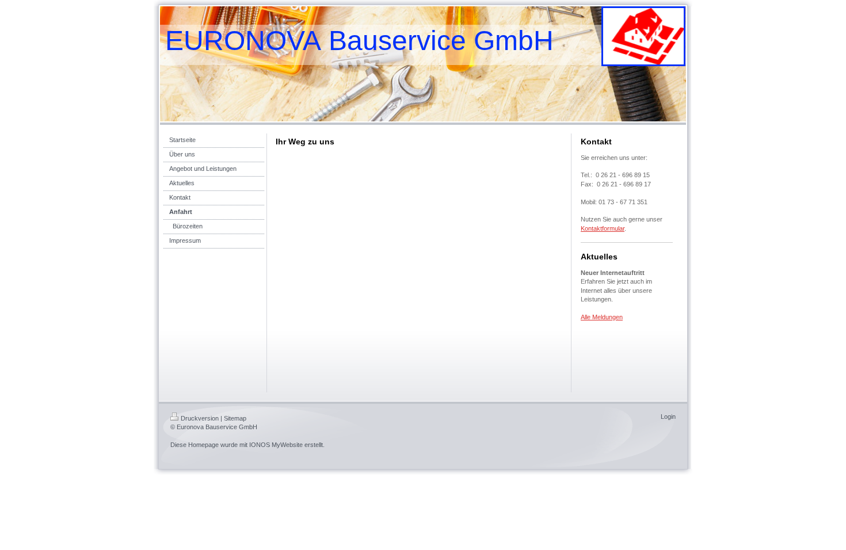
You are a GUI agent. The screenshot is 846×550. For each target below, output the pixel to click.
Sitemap (235, 418)
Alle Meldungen (602, 317)
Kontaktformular (602, 228)
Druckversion (200, 418)
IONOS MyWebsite (276, 444)
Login (668, 416)
